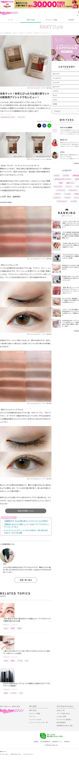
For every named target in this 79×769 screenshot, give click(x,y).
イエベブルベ (73, 190)
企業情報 (36, 741)
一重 (27, 660)
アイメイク (8, 114)
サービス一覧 (3, 754)
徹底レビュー (70, 183)
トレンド (68, 186)
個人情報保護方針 (45, 741)
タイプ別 (73, 201)
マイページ (32, 716)
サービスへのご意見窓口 (64, 719)
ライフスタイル (62, 201)
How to (6, 628)
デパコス (67, 197)
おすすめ (65, 175)
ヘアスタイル (60, 190)
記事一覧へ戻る (26, 580)
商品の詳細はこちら (26, 510)
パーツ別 (20, 660)
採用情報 (66, 741)
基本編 (12, 628)
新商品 (5, 693)
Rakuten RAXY (9, 13)
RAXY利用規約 (61, 722)
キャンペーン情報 (51, 20)
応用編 (19, 628)
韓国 (61, 183)
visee (21, 693)
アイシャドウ (21, 117)
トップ (10, 20)
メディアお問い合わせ (63, 713)
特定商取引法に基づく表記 (65, 725)
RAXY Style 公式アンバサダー (8, 117)
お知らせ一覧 (61, 710)
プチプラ (57, 194)
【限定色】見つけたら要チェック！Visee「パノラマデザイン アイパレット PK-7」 (26, 525)
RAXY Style (31, 20)
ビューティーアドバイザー (37, 722)
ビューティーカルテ (35, 719)
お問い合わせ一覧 (15, 754)
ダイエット (57, 197)
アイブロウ (13, 693)
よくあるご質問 (61, 716)
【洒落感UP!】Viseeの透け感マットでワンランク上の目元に (26, 521)
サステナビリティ (28, 754)
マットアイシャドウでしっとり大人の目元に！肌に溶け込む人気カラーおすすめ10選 (26, 531)
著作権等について (57, 741)
